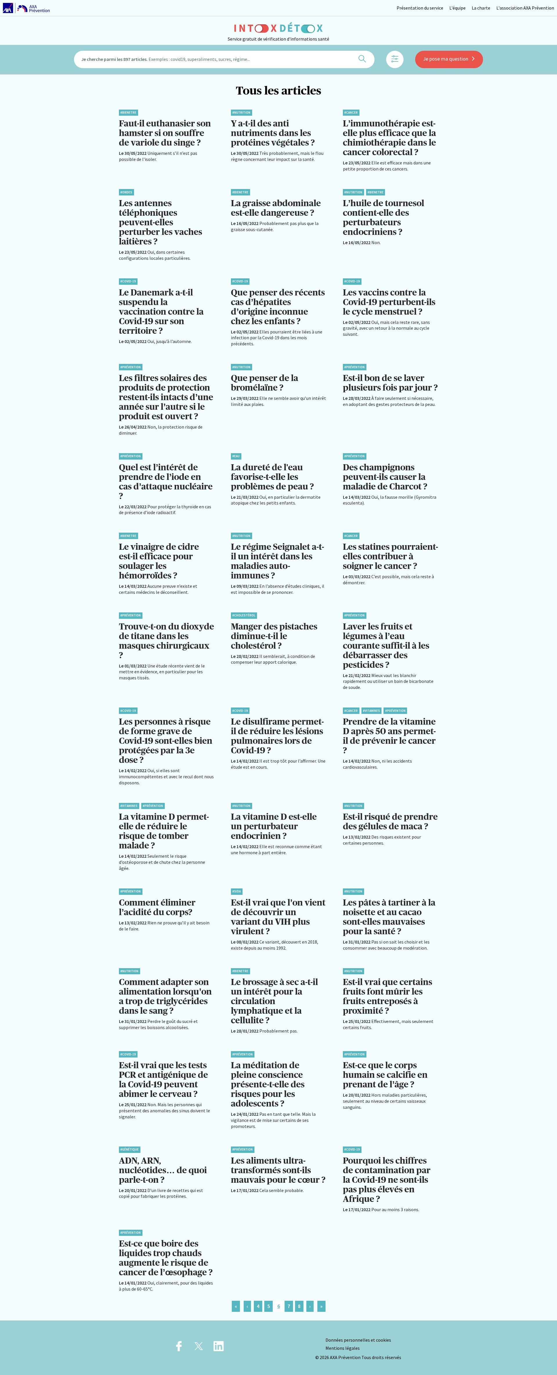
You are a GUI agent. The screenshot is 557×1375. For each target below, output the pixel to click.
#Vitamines (371, 711)
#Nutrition (241, 112)
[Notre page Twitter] (199, 1348)
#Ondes (126, 192)
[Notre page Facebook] (179, 1348)
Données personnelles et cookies (358, 1340)
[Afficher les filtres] (395, 59)
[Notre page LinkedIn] (219, 1348)
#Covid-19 (128, 281)
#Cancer (351, 112)
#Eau (236, 456)
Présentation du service (420, 8)
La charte (481, 8)
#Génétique (129, 1149)
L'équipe (457, 8)
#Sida (236, 891)
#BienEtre (128, 112)
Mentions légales (342, 1348)
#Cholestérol (243, 615)
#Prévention (130, 367)
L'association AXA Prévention (525, 8)
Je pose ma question (445, 58)
